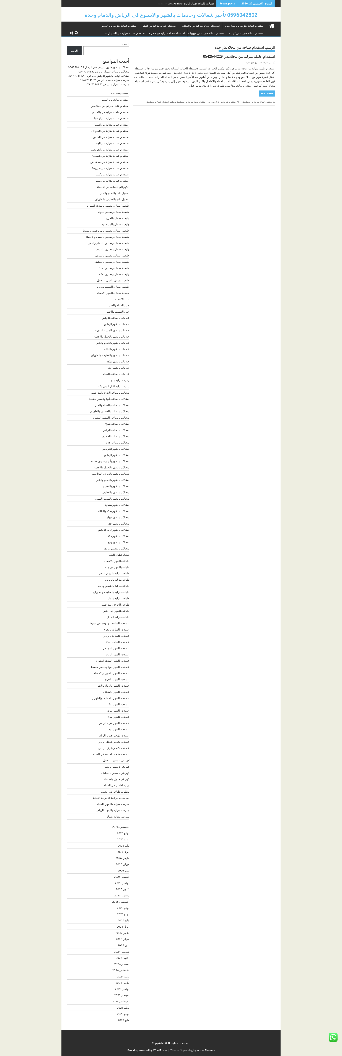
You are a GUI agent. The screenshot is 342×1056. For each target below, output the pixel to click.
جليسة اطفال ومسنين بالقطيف (111, 261)
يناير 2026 (123, 870)
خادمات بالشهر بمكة (118, 361)
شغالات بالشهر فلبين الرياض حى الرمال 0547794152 (98, 67)
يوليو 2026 (123, 833)
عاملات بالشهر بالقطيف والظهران (110, 698)
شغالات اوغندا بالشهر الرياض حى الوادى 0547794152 (185, 3)
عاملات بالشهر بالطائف (116, 692)
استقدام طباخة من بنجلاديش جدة (222, 101)
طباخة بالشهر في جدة (117, 567)
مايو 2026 (123, 845)
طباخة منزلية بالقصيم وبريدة (113, 586)
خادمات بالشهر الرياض (116, 324)
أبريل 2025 (123, 926)
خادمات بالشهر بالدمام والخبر (112, 342)
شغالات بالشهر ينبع (118, 542)
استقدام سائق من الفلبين (115, 99)
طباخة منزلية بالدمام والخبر (114, 573)
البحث (125, 44)
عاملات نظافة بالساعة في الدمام (111, 754)
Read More (267, 93)
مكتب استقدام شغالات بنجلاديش (160, 101)
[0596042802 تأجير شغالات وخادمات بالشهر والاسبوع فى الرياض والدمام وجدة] (271, 25)
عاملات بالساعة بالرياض (115, 635)
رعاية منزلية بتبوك (119, 380)
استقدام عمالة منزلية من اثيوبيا (207, 33)
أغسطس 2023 (120, 1001)
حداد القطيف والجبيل (117, 311)
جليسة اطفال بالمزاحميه (115, 224)
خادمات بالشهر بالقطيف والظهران (110, 355)
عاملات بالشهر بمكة (118, 704)
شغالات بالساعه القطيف (115, 436)
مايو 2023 (123, 1020)
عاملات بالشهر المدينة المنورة (112, 660)
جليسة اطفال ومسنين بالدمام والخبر (109, 243)
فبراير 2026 (122, 864)
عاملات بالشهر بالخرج (117, 679)
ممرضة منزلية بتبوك (118, 816)
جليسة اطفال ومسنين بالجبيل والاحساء (107, 236)
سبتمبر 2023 (121, 995)
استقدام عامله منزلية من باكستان (110, 112)
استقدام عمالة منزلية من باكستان (201, 25)
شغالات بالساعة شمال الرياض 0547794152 (104, 71)
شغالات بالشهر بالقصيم (116, 486)
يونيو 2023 (123, 1014)
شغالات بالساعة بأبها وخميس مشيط (109, 399)
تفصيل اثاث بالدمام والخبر (114, 193)
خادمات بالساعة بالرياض (115, 318)
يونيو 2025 (123, 914)
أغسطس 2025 (120, 901)
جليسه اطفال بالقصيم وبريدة (113, 286)
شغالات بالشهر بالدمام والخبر (112, 480)
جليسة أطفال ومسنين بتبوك (113, 212)
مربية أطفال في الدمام (116, 785)
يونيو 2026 (123, 839)
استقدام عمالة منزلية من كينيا (247, 33)
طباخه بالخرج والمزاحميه (115, 604)
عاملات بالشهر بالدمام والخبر (113, 685)
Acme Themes (206, 1050)
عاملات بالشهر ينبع (118, 729)
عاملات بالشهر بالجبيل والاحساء (111, 673)
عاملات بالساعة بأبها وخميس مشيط (109, 623)
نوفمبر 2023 (122, 989)
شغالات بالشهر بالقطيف (115, 492)
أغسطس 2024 (120, 970)
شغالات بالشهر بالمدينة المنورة (111, 498)
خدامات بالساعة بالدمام (116, 374)
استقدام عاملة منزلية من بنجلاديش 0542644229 (239, 56)
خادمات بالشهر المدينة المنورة (112, 330)
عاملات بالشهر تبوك (118, 710)
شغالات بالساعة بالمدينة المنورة (111, 417)
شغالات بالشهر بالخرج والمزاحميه (110, 473)
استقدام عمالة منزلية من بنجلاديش (244, 25)
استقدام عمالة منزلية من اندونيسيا (110, 149)
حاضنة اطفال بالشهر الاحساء (113, 293)
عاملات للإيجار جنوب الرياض (113, 735)
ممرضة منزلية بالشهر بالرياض (112, 810)
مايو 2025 (123, 920)
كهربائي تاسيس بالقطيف (115, 773)
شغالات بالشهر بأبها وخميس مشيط (109, 461)
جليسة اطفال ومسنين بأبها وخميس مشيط (105, 230)
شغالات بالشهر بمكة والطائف (113, 511)
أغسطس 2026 (120, 827)
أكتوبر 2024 (122, 957)
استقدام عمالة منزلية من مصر (168, 33)
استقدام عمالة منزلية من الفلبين (119, 25)
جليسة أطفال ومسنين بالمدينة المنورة (108, 205)
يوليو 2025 (123, 908)
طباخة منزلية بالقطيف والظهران (111, 592)
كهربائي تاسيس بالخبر (117, 766)
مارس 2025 (122, 933)
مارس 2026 (122, 858)
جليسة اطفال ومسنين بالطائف (112, 255)
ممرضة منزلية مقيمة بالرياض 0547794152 (104, 80)
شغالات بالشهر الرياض (116, 455)
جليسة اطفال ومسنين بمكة (114, 274)
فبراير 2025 (122, 939)
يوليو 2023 (123, 1007)
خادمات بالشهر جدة (118, 367)
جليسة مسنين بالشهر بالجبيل (113, 280)
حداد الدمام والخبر (119, 305)
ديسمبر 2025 (121, 876)
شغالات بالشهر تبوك (118, 517)
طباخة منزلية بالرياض (117, 579)
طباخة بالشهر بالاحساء (116, 561)
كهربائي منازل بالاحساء (116, 779)
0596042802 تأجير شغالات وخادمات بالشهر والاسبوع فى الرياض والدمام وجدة (171, 15)
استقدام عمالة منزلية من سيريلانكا (110, 168)
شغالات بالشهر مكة (118, 536)
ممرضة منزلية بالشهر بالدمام (113, 804)
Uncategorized (120, 93)
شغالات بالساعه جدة (117, 442)
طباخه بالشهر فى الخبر (116, 611)
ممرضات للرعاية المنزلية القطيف (110, 798)
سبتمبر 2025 (121, 895)
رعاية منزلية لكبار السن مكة (113, 386)
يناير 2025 (123, 945)
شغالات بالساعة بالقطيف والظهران (109, 411)
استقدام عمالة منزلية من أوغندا (111, 118)
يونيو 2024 (123, 976)
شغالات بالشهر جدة (118, 523)
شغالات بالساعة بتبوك (117, 423)
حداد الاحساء (122, 299)
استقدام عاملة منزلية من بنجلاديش (191, 101)
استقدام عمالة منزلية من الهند (160, 25)
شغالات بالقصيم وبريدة (116, 548)
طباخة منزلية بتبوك (118, 598)
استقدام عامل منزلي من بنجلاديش (110, 106)
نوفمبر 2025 (122, 883)
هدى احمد (250, 62)
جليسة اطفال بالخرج (117, 218)
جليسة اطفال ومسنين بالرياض (112, 249)
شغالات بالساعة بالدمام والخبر (112, 405)
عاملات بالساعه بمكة (117, 642)
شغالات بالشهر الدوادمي (115, 448)
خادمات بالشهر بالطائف (116, 349)
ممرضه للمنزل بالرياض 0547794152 (108, 84)
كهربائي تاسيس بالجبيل (116, 760)
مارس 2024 (122, 982)
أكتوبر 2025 (122, 889)
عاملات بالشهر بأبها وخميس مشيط (110, 667)
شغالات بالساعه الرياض (116, 430)
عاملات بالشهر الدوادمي (115, 648)
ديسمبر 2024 (121, 951)
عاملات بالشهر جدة (118, 716)
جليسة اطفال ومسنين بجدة (114, 268)
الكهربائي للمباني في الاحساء (113, 187)
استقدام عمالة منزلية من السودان (126, 33)
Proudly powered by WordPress (147, 1050)
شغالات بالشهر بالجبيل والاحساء (111, 467)
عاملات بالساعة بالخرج (116, 629)
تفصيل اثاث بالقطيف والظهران (112, 199)
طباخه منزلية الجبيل (118, 617)
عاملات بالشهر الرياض (117, 654)
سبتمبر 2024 (121, 964)
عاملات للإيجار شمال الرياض (113, 741)
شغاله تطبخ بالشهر (118, 554)
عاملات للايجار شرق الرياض (113, 748)
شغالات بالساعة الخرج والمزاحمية (110, 392)
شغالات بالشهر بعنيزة (117, 505)
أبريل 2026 (123, 851)
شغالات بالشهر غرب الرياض (113, 529)
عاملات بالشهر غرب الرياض (114, 723)
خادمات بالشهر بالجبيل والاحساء (111, 336)
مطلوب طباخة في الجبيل (115, 791)
